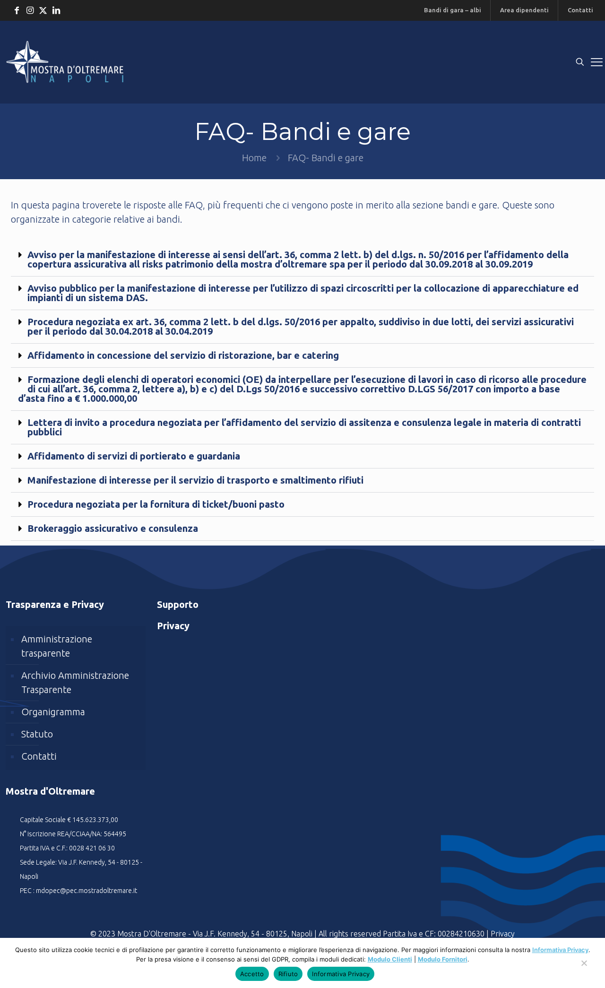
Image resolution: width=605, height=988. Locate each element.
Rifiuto (288, 974)
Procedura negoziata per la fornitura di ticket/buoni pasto (156, 504)
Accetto (252, 974)
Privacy (503, 933)
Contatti (39, 756)
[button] (302, 260)
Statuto (37, 733)
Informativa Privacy (560, 949)
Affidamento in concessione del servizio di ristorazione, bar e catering (183, 355)
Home (254, 157)
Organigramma (53, 711)
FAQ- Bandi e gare (325, 157)
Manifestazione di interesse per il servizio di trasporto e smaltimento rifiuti (195, 480)
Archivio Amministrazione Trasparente (75, 682)
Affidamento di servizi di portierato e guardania (133, 456)
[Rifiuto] (584, 967)
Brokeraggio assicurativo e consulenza (112, 528)
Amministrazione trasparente (56, 646)
